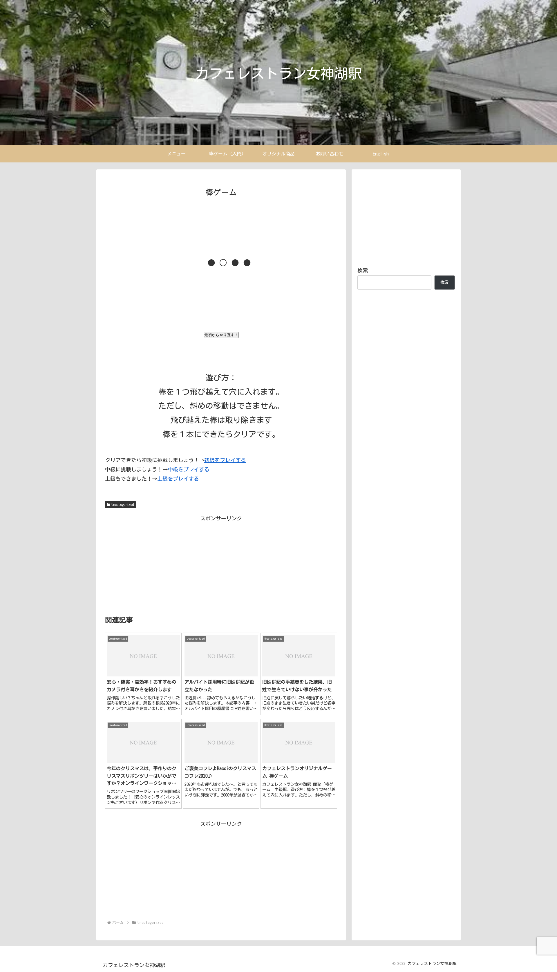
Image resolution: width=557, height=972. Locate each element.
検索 (362, 270)
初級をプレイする (225, 460)
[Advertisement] (221, 354)
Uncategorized (122, 504)
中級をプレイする (188, 469)
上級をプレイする (178, 478)
